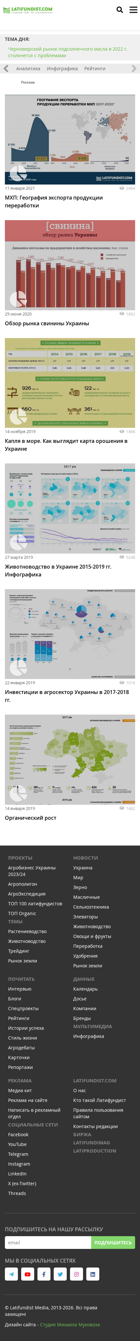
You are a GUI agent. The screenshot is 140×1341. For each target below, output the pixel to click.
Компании (84, 1008)
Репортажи (20, 1067)
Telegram (18, 1154)
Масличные (86, 897)
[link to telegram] (11, 1274)
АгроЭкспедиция (27, 894)
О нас (79, 1090)
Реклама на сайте (28, 1100)
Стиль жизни (22, 1038)
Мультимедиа (92, 1026)
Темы (15, 921)
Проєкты (20, 857)
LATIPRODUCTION (94, 1150)
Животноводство (27, 941)
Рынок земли (22, 961)
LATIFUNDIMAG (91, 1142)
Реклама (20, 1080)
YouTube (17, 1144)
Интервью (20, 989)
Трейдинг (18, 951)
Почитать (21, 979)
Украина (82, 867)
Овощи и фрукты (92, 936)
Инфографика (62, 68)
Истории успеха (26, 1028)
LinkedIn (17, 1174)
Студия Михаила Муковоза (70, 1324)
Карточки (19, 1057)
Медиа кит (20, 1090)
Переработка (88, 946)
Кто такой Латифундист (99, 1100)
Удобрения (85, 956)
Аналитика (28, 68)
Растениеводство (27, 931)
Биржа (82, 1134)
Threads (17, 1193)
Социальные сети (33, 1124)
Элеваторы (85, 916)
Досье (80, 998)
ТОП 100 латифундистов (35, 903)
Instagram (19, 1164)
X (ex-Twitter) (22, 1183)
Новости (85, 857)
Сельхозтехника (91, 907)
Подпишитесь (113, 1242)
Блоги (14, 998)
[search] (119, 10)
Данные (83, 979)
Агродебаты (21, 1047)
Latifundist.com (95, 1080)
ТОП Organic (22, 913)
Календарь (85, 989)
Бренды (82, 1018)
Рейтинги (94, 68)
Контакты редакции (95, 1126)
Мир (78, 877)
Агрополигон (22, 884)
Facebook (18, 1134)
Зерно (80, 887)
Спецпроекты (23, 1008)
